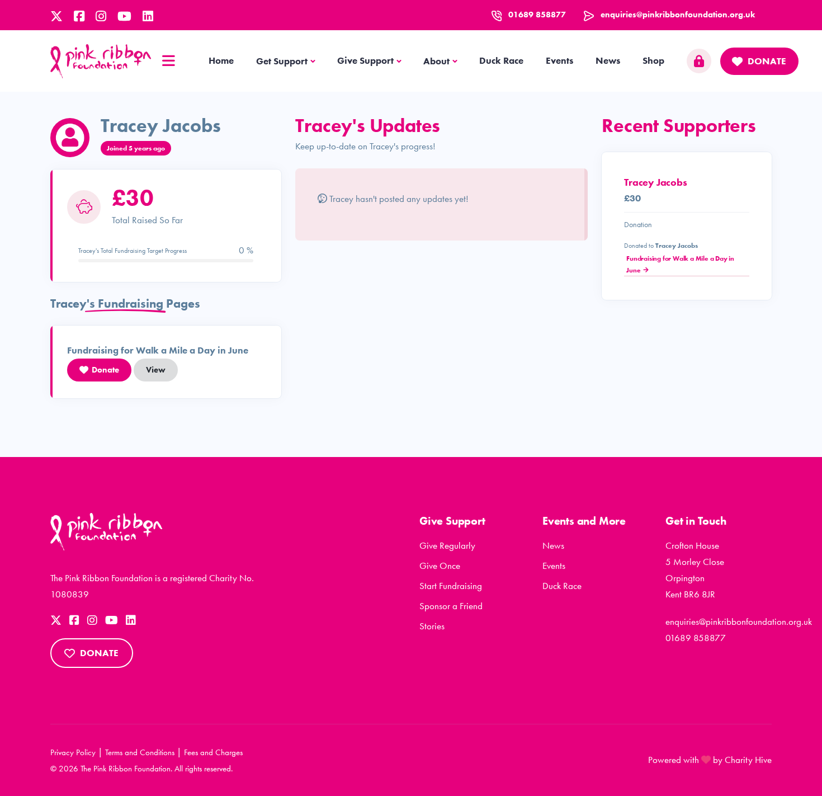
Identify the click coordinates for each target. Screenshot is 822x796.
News (608, 60)
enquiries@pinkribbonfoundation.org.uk (678, 14)
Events (559, 60)
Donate (767, 61)
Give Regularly (447, 545)
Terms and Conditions (139, 752)
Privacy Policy (73, 752)
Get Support (282, 61)
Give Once (439, 565)
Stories (432, 626)
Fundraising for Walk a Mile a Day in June (680, 264)
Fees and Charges (213, 752)
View (156, 369)
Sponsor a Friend (451, 606)
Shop (653, 60)
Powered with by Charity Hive (710, 759)
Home (221, 60)
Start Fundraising (450, 586)
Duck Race (501, 60)
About (436, 61)
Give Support (365, 60)
